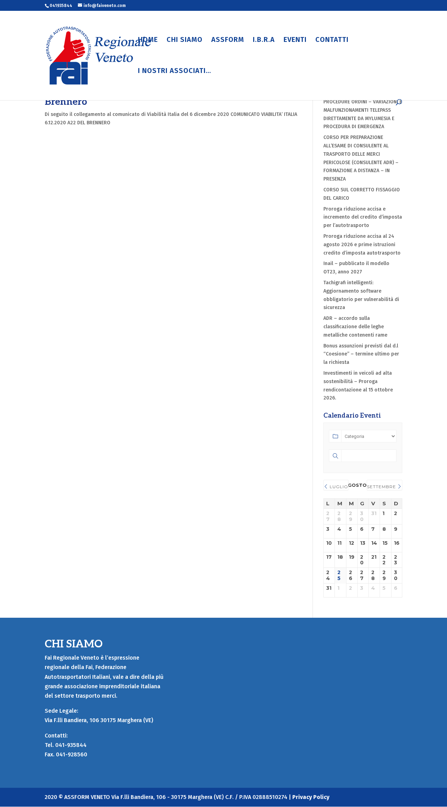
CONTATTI (332, 40)
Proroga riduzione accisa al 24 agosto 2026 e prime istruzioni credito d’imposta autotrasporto (362, 244)
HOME (148, 40)
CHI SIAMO (185, 40)
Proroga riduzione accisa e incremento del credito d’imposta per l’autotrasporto (362, 217)
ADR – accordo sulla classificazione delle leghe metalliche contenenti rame (356, 326)
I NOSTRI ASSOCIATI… (174, 71)
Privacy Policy (310, 797)
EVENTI (295, 40)
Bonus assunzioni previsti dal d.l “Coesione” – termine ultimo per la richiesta (361, 354)
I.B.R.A (264, 40)
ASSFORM (227, 40)
